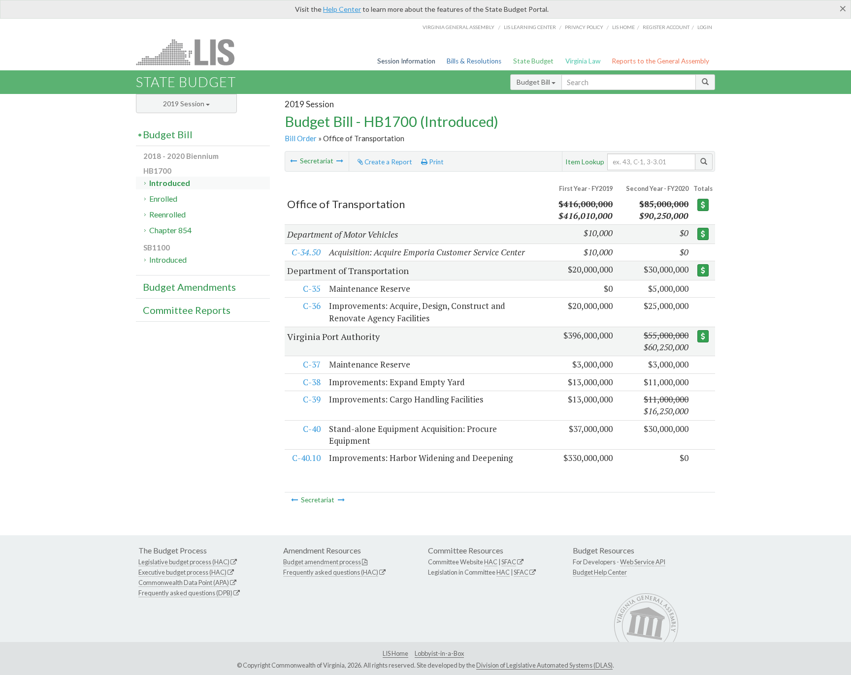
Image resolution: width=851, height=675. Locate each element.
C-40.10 (306, 457)
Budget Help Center (600, 572)
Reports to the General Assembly (660, 61)
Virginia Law (582, 61)
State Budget (533, 61)
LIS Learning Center (530, 27)
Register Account (666, 27)
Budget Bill (534, 82)
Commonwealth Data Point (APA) (183, 582)
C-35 (312, 288)
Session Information (406, 61)
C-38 (312, 382)
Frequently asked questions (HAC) (330, 572)
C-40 (312, 428)
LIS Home (395, 653)
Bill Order (301, 138)
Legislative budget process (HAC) (183, 562)
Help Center (342, 9)
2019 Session (184, 103)
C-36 (312, 305)
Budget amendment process (322, 562)
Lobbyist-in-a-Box (439, 653)
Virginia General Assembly (458, 27)
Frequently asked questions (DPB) (185, 593)
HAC (490, 562)
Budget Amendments (189, 287)
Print (435, 162)
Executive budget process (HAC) (182, 572)
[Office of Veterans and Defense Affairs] (339, 161)
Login (704, 27)
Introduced (169, 182)
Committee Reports (186, 310)
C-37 (312, 364)
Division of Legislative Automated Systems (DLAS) (544, 665)
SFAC (508, 562)
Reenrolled (167, 214)
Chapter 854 (170, 230)
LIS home (623, 27)
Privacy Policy (584, 27)
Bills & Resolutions (474, 61)
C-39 (312, 399)
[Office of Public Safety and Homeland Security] (293, 161)
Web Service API (642, 562)
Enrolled (163, 198)
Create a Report (387, 162)
